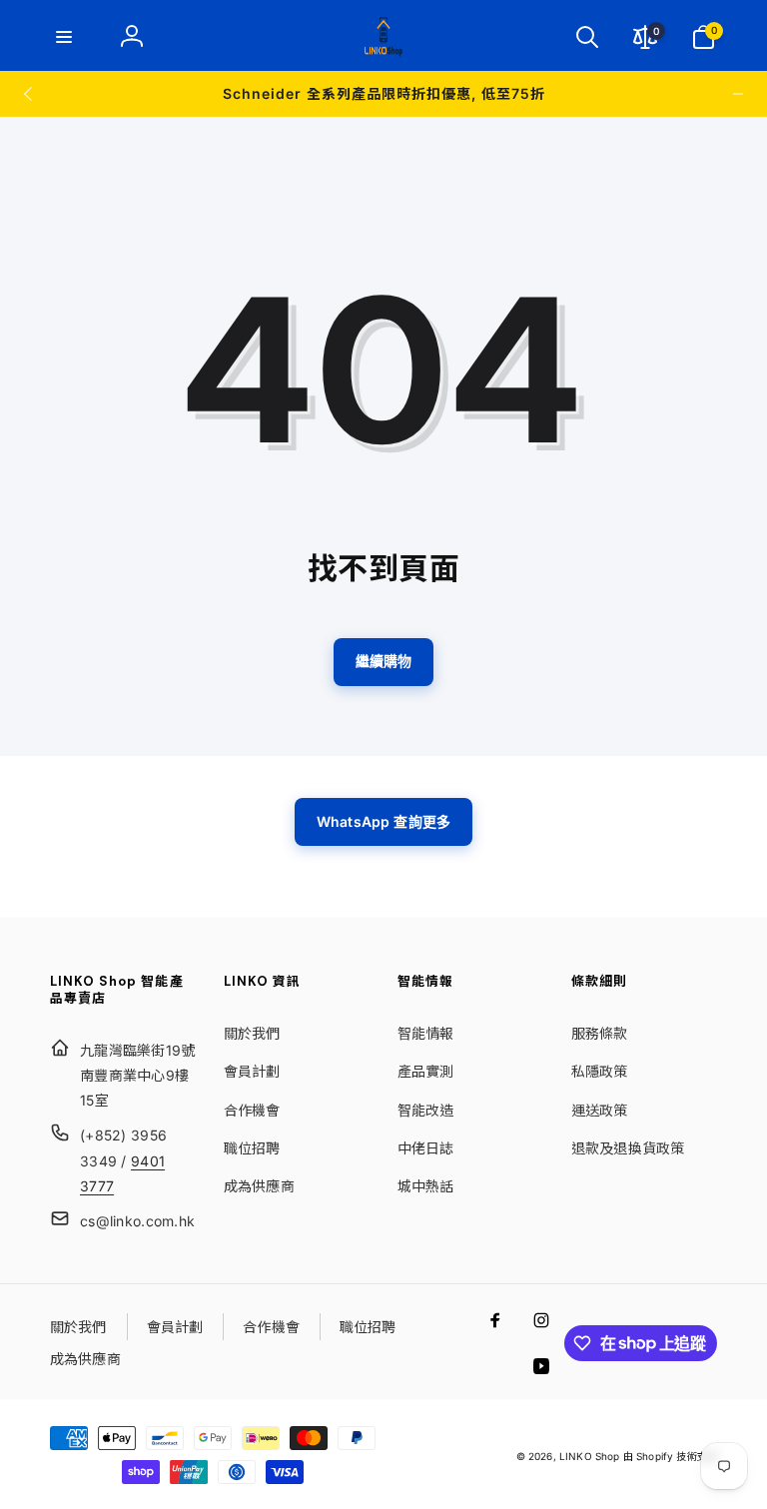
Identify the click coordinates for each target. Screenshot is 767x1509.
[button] (64, 37)
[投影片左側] (29, 94)
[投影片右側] (738, 94)
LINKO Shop (589, 1456)
